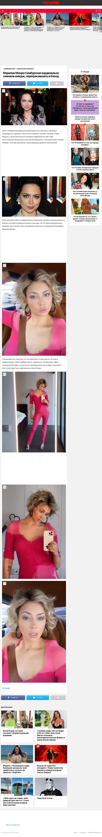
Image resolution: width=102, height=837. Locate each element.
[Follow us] (96, 11)
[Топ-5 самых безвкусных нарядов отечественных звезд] (85, 156)
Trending (51, 7)
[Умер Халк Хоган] (51, 787)
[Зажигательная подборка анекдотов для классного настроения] (85, 107)
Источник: (6, 688)
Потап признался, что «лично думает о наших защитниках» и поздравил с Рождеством (85, 218)
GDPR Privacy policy (94, 832)
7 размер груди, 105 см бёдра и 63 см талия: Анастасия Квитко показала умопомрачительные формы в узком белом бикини (34, 29)
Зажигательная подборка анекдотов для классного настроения (85, 119)
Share (3, 90)
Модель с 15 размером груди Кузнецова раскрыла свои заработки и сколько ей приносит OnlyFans (56, 29)
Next (101, 23)
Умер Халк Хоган (44, 798)
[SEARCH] (100, 11)
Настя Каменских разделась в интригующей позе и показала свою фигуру (85, 193)
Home (75, 832)
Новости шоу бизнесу (13, 825)
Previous (1, 23)
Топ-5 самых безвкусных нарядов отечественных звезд (85, 168)
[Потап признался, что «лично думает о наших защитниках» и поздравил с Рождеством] (85, 206)
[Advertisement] (51, 48)
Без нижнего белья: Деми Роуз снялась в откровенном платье (85, 96)
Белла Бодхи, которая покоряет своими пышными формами (11, 27)
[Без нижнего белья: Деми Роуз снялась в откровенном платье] (85, 84)
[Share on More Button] (57, 83)
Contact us (82, 832)
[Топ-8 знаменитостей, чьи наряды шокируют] (85, 132)
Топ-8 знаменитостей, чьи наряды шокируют (85, 144)
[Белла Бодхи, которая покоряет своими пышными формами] (11, 19)
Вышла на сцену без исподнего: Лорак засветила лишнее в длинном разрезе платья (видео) (80, 28)
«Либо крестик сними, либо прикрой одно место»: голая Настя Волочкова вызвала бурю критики (16, 801)
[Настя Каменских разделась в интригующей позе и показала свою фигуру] (85, 181)
